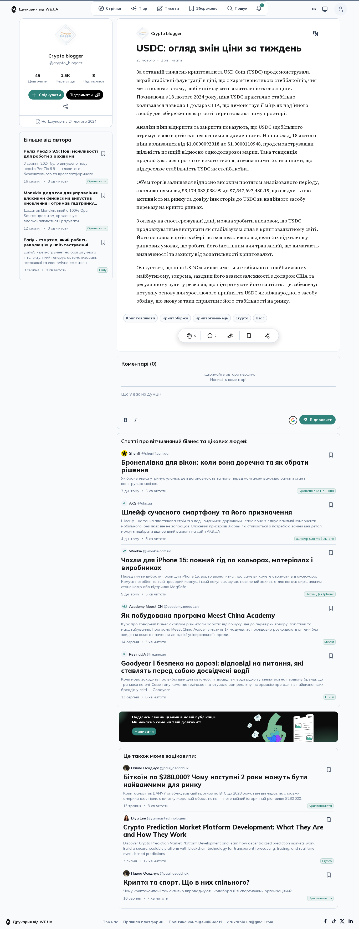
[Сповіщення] (259, 8)
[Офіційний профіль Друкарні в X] (342, 921)
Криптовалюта (140, 318)
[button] (259, 8)
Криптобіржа (175, 318)
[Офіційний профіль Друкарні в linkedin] (350, 921)
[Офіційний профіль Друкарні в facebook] (325, 921)
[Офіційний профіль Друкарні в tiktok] (333, 921)
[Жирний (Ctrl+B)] (125, 420)
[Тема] (325, 9)
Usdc (260, 318)
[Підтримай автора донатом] (230, 335)
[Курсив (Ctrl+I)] (135, 420)
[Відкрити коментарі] (210, 335)
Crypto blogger (65, 56)
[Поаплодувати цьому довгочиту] (189, 335)
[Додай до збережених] (103, 153)
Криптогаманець (212, 318)
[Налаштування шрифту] (315, 33)
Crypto (241, 318)
